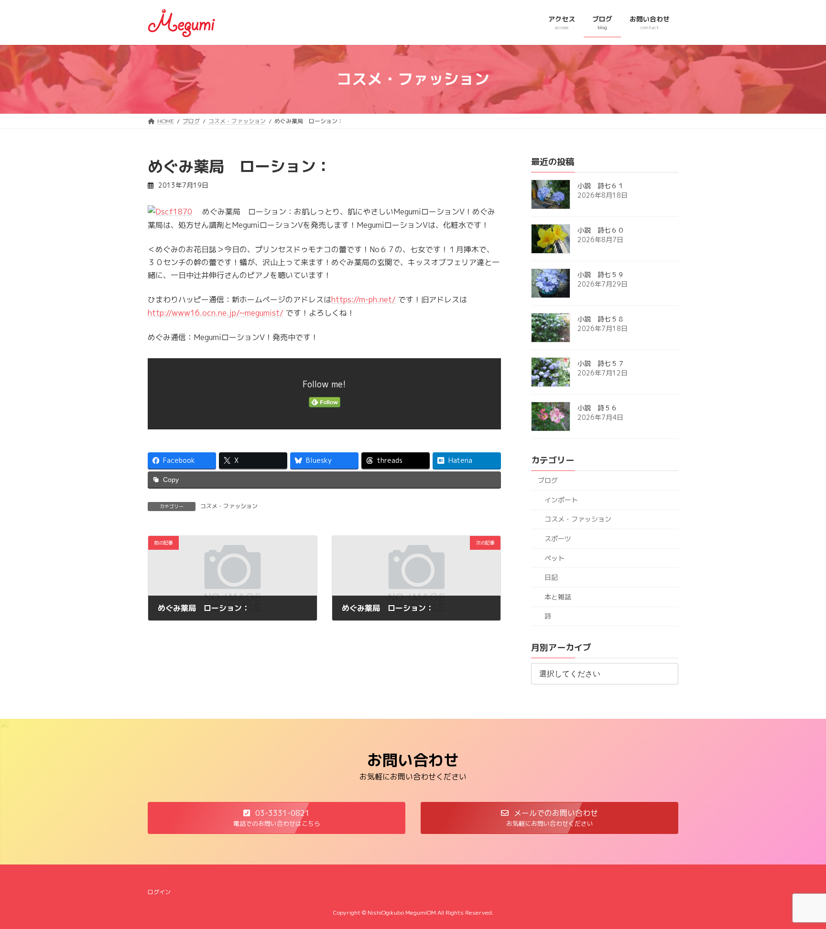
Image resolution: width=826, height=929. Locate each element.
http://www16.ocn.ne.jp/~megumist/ (215, 313)
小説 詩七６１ (600, 185)
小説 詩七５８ (600, 318)
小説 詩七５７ (600, 363)
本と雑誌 (557, 596)
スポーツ (557, 538)
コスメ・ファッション (229, 506)
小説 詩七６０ (600, 230)
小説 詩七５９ (600, 274)
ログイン (159, 892)
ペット (554, 557)
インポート (561, 499)
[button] (276, 818)
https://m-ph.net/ (363, 299)
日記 (551, 577)
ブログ (548, 480)
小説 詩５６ (597, 407)
